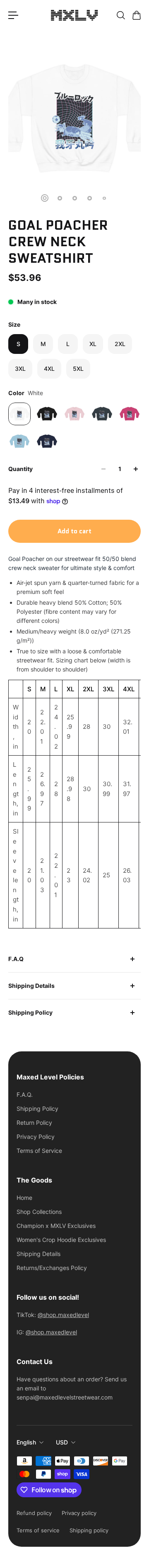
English (26, 1442)
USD (62, 1442)
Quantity (20, 468)
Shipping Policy (30, 1012)
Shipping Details (31, 985)
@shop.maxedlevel (63, 1314)
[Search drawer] (120, 15)
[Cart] (136, 15)
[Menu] (13, 15)
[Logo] (74, 15)
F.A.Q (16, 958)
